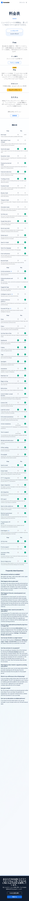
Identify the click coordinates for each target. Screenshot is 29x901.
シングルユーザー (14, 30)
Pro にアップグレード (14, 90)
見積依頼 (14, 115)
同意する (14, 897)
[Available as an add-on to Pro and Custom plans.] (9, 530)
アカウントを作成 (14, 62)
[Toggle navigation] (26, 2)
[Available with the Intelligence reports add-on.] (11, 308)
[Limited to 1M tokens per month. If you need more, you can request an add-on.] (11, 271)
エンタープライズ (14, 33)
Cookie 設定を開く (14, 893)
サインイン (22, 2)
